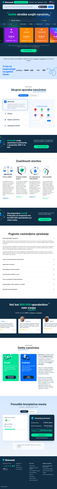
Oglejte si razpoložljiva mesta (42, 437)
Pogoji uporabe (32, 465)
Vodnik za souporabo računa (48, 474)
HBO (10, 32)
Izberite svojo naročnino (9, 417)
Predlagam (24, 411)
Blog (36, 2)
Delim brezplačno (42, 435)
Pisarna (10, 24)
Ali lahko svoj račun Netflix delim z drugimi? (47, 466)
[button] (51, 2)
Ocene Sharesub (19, 469)
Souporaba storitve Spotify (48, 468)
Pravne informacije (32, 472)
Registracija (40, 2)
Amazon (25, 32)
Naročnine (31, 2)
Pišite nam (18, 465)
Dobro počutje (23, 24)
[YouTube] (6, 466)
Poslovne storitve (32, 478)
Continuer (50, 6)
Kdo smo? (31, 474)
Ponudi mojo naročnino (11, 377)
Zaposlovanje (31, 476)
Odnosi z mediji (19, 467)
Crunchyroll (40, 32)
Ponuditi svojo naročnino (21, 2)
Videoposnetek (40, 24)
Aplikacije (48, 24)
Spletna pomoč (19, 463)
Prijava (45, 2)
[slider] (15, 429)
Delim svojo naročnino (42, 146)
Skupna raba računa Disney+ (48, 470)
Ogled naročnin (28, 377)
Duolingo (44, 472)
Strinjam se (32, 411)
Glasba (31, 24)
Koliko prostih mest (8, 424)
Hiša (5, 24)
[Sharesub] (8, 2)
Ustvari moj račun (28, 50)
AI (16, 24)
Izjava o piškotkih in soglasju (34, 470)
